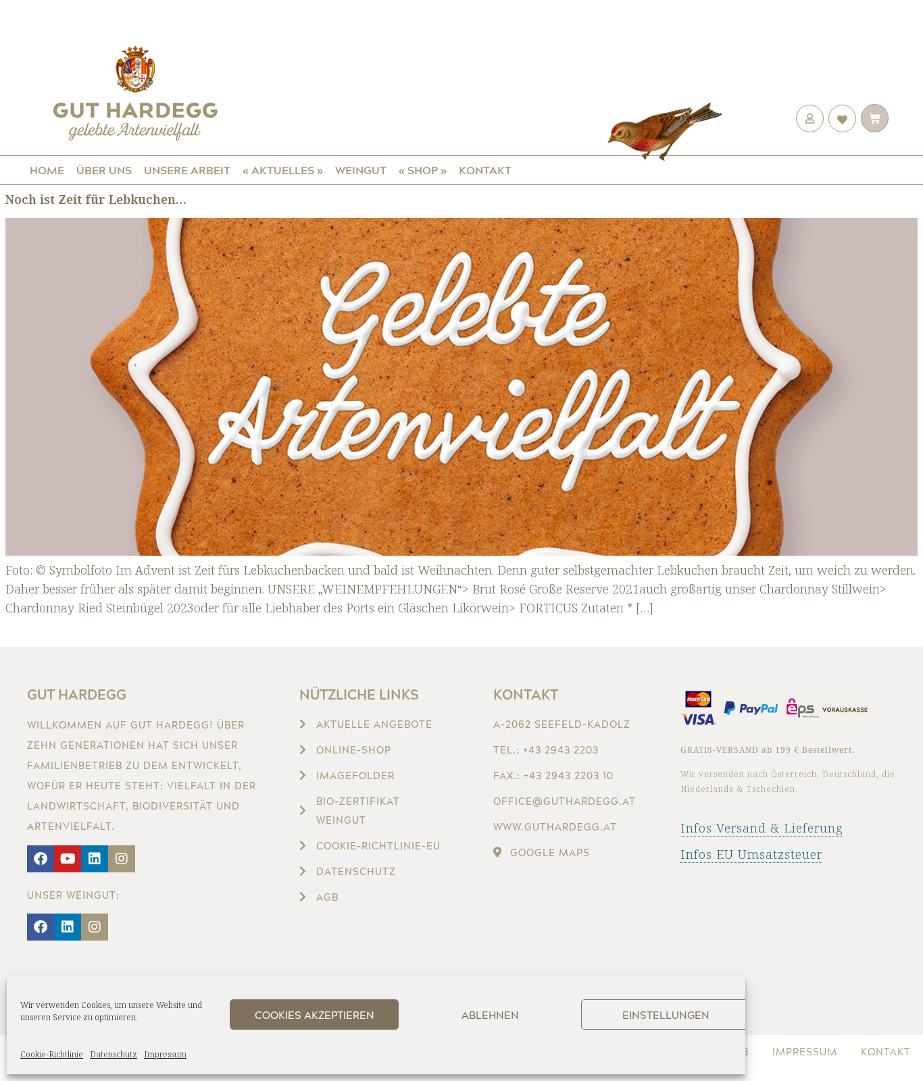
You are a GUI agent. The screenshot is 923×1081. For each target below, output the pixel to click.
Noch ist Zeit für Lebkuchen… (95, 199)
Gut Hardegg (76, 694)
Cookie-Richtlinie (51, 1054)
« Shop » (423, 169)
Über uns (104, 169)
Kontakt (485, 169)
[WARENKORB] (875, 118)
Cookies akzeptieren (314, 1015)
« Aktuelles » (283, 169)
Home (47, 169)
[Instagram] (121, 858)
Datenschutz (113, 1054)
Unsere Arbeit (187, 169)
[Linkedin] (94, 858)
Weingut (360, 169)
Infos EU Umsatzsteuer (751, 854)
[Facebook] (40, 858)
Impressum (165, 1054)
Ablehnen (490, 1015)
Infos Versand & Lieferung (761, 828)
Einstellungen (665, 1015)
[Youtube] (67, 858)
